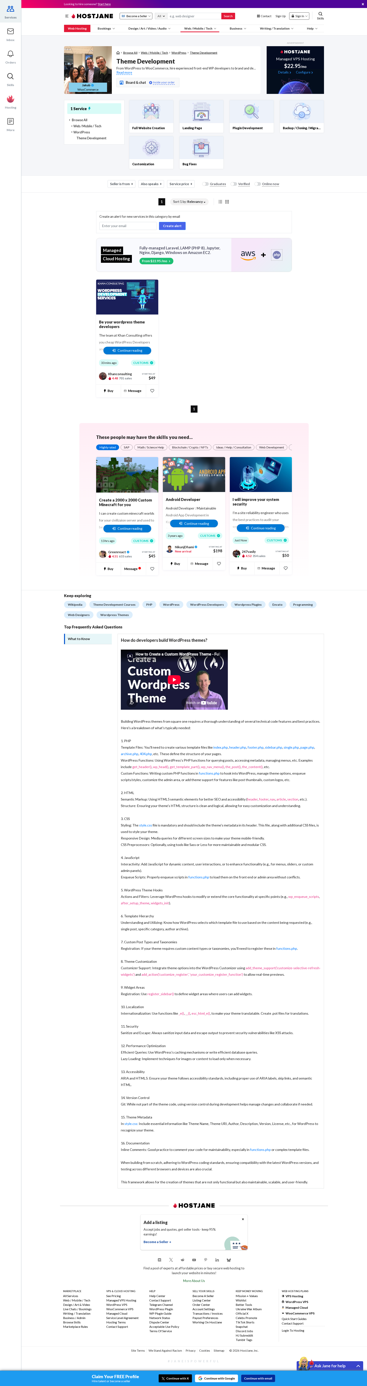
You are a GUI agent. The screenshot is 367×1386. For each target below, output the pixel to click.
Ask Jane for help (330, 1365)
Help (310, 28)
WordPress (178, 52)
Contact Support (117, 1326)
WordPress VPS (116, 1304)
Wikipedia (75, 604)
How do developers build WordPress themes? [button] (164, 640)
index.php (220, 747)
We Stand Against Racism (165, 1350)
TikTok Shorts (245, 1322)
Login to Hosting (293, 1330)
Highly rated (107, 447)
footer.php (256, 747)
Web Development (271, 447)
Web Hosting (77, 28)
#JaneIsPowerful (194, 1361)
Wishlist (241, 1300)
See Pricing (113, 1296)
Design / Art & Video (76, 1304)
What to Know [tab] (79, 639)
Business (236, 28)
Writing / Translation (275, 28)
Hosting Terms (116, 1322)
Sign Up (281, 16)
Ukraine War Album (249, 1309)
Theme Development (203, 52)
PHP (149, 604)
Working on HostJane (207, 1322)
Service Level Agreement (122, 1318)
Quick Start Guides (294, 1319)
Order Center (201, 1304)
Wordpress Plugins (248, 604)
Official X (242, 1313)
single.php (291, 747)
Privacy (191, 1350)
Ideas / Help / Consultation (233, 447)
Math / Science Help (150, 447)
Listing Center (201, 1300)
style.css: (131, 1124)
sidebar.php (273, 747)
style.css (145, 825)
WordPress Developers (207, 604)
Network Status (159, 1318)
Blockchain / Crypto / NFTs (190, 447)
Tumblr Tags (244, 1340)
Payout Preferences (205, 1318)
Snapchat (242, 1326)
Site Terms (138, 1350)
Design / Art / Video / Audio (147, 28)
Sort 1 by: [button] (188, 202)
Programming (303, 604)
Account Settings (203, 1309)
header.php (237, 747)
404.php (146, 754)
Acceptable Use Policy (164, 1326)
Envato (277, 604)
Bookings (104, 28)
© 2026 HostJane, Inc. (243, 1350)
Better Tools (244, 1304)
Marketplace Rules (75, 1326)
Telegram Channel (161, 1304)
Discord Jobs (244, 1331)
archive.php (129, 754)
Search (228, 16)
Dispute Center (159, 1322)
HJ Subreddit (244, 1335)
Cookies (204, 1350)
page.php (307, 747)
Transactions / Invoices (207, 1313)
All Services (70, 1296)
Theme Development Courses (114, 604)
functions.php (209, 773)
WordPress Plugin (161, 1309)
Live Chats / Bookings (77, 1309)
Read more (124, 72)
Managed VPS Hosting (121, 1300)
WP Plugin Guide (160, 1313)
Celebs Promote (246, 1318)
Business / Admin (74, 1318)
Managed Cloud (116, 1313)
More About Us (194, 1281)
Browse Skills (72, 1322)
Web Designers (79, 615)
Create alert (172, 226)
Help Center (157, 1296)
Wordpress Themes (114, 615)
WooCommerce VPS (119, 1309)
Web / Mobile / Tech (198, 28)
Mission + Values (247, 1296)
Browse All (130, 52)
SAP (126, 447)
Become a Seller (203, 1296)
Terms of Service (160, 1331)
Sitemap (219, 1350)
